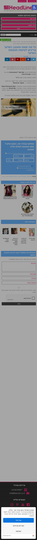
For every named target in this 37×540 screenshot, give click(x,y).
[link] (33, 536)
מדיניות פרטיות (7, 535)
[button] (34, 7)
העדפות (18, 531)
